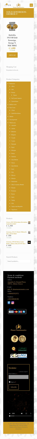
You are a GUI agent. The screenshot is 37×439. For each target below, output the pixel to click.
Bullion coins (13, 104)
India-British (14, 166)
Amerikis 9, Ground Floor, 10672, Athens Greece (16, 283)
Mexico (13, 175)
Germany (13, 156)
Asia (12, 89)
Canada (13, 138)
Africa (13, 86)
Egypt (13, 147)
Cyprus (13, 141)
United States (14, 101)
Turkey (13, 200)
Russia (13, 194)
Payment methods (14, 277)
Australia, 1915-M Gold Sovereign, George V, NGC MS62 (12, 40)
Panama (13, 188)
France (13, 153)
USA (12, 203)
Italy (12, 172)
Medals (11, 116)
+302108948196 (13, 299)
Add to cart (12, 55)
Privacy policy (23, 425)
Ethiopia (13, 150)
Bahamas (13, 131)
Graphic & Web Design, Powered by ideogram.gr (18, 428)
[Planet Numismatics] (18, 5)
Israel (12, 169)
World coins (12, 123)
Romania (13, 191)
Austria (13, 128)
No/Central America (16, 98)
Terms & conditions (15, 275)
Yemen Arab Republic (17, 206)
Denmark (13, 144)
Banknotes (12, 83)
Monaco (13, 178)
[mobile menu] (31, 5)
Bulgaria (13, 135)
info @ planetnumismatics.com (18, 289)
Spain (12, 197)
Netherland (14, 181)
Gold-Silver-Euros (16, 113)
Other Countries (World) (17, 184)
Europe (13, 92)
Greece (15, 95)
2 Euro (13, 110)
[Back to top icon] (33, 435)
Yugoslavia (14, 209)
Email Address (13, 374)
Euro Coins (12, 107)
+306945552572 (13, 293)
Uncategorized (13, 119)
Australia (13, 125)
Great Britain (14, 159)
